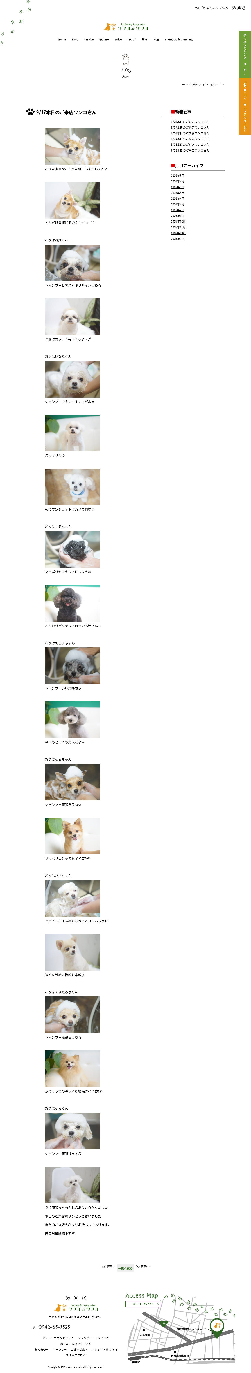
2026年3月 (177, 204)
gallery (104, 39)
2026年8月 (177, 175)
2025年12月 (178, 221)
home (62, 39)
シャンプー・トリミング (93, 1338)
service (89, 39)
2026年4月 (177, 198)
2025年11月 (178, 227)
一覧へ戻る (125, 1268)
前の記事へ (108, 1266)
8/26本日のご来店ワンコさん (190, 133)
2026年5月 (177, 192)
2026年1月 (177, 215)
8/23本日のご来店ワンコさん (190, 144)
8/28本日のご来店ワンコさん (190, 121)
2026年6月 (177, 187)
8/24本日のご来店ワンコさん (190, 139)
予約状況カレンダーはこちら (244, 54)
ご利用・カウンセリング (58, 1338)
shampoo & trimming (179, 39)
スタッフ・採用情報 (104, 1349)
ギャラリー (60, 1349)
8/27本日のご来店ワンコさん (190, 127)
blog (156, 39)
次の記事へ (143, 1266)
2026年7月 (177, 181)
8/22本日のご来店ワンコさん (190, 150)
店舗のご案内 (79, 1349)
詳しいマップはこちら (143, 1304)
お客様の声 (42, 1349)
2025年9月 (177, 238)
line (144, 39)
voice (118, 39)
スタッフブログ (76, 1355)
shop (75, 39)
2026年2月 (177, 210)
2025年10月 (178, 233)
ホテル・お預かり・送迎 (75, 1344)
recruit (132, 39)
